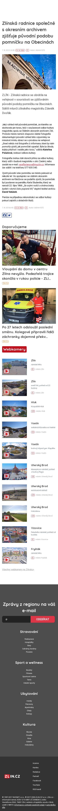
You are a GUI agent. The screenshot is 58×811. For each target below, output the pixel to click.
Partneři (36, 776)
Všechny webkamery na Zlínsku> (18, 569)
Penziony (29, 704)
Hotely (29, 701)
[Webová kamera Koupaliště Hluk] (14, 409)
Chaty (29, 711)
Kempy (29, 714)
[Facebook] (4, 215)
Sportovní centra (29, 676)
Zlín (33, 360)
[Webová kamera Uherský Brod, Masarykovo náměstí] (14, 471)
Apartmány (29, 707)
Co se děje (20, 50)
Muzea (29, 732)
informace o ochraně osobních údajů (29, 805)
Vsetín (35, 423)
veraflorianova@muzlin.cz (31, 164)
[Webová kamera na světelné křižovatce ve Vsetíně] (14, 430)
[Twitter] (9, 215)
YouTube (36, 785)
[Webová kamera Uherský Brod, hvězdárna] (14, 513)
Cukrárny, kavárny (29, 649)
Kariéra (35, 768)
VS (33, 432)
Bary (29, 645)
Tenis (29, 680)
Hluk (33, 402)
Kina (29, 738)
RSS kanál (37, 789)
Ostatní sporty (29, 683)
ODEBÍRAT (42, 619)
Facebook (37, 781)
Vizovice (36, 528)
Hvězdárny (29, 745)
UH (33, 411)
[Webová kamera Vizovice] (14, 534)
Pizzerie (29, 652)
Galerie (29, 742)
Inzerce (36, 763)
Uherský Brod (39, 465)
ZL (27, 50)
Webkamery (14, 349)
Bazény (29, 670)
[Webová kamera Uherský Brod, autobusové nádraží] (14, 492)
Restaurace (29, 639)
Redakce (36, 772)
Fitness (29, 673)
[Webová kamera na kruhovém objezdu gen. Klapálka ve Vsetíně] (14, 450)
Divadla (29, 735)
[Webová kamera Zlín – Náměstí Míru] (14, 367)
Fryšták (35, 549)
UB (33, 477)
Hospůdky (29, 642)
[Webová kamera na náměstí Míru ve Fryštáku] (14, 555)
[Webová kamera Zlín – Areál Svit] (14, 388)
